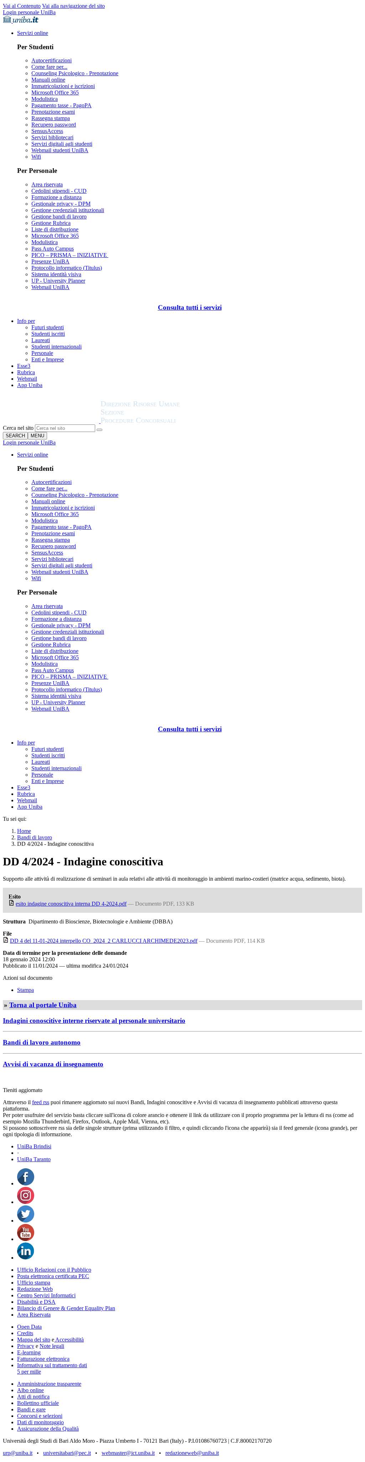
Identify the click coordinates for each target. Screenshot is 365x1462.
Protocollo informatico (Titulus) (66, 268)
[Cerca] (99, 430)
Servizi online (32, 33)
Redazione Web (35, 1289)
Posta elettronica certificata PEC (53, 1276)
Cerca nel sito (18, 428)
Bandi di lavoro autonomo (42, 1042)
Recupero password (53, 125)
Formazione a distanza (56, 197)
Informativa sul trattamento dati (52, 1365)
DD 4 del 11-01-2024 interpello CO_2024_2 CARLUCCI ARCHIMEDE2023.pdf (103, 941)
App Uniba (29, 385)
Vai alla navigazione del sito (73, 6)
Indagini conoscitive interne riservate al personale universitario (94, 1020)
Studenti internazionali (56, 347)
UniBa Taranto (34, 1159)
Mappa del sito (33, 1340)
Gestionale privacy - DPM (61, 204)
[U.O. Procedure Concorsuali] (52, 421)
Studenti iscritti (48, 334)
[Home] (158, 421)
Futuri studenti (47, 327)
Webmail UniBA (50, 287)
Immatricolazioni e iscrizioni (63, 86)
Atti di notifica (33, 1397)
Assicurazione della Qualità (48, 1429)
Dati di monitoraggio (40, 1422)
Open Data (29, 1327)
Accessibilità (69, 1340)
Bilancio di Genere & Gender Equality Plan (66, 1308)
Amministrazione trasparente (49, 1384)
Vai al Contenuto (22, 6)
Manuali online (48, 80)
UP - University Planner (58, 281)
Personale (42, 353)
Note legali (52, 1346)
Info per (26, 321)
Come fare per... (49, 67)
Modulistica (44, 99)
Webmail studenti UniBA (59, 150)
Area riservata (47, 184)
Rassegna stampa (50, 118)
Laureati (40, 340)
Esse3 (23, 366)
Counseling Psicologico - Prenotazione (74, 73)
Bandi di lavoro (34, 837)
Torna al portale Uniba (43, 1005)
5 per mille (29, 1372)
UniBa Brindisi (34, 1146)
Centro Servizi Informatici (46, 1295)
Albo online (30, 1390)
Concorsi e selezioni (39, 1416)
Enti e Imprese (47, 359)
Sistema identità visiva (56, 274)
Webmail (27, 379)
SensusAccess (47, 131)
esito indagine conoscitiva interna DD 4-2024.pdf (71, 904)
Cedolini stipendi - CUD (59, 191)
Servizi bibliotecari (52, 137)
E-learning (29, 1352)
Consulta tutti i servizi (190, 307)
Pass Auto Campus (52, 249)
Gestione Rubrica (51, 223)
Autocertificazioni (51, 60)
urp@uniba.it (17, 1453)
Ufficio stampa (33, 1283)
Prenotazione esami (53, 112)
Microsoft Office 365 (55, 92)
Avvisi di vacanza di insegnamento (53, 1064)
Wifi (36, 157)
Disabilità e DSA (36, 1302)
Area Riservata (34, 1315)
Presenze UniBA (50, 261)
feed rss (40, 1102)
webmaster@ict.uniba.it (128, 1453)
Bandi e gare (31, 1409)
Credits (25, 1333)
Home (24, 831)
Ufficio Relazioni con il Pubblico (54, 1270)
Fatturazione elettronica (43, 1359)
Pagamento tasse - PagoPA (61, 105)
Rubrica (26, 372)
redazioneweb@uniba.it (192, 1453)
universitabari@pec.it (67, 1453)
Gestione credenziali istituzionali (67, 210)
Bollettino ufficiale (38, 1403)
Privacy (25, 1346)
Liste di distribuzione (54, 229)
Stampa (25, 990)
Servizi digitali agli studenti (61, 144)
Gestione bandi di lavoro (59, 216)
